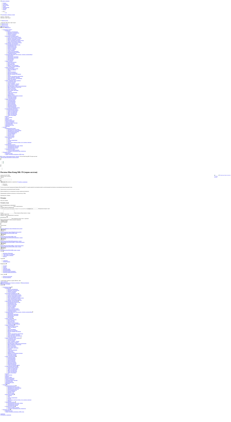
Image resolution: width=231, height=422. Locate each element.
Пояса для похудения (12, 89)
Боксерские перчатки (12, 62)
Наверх (8, 283)
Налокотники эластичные (13, 57)
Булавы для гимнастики (13, 110)
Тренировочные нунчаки (13, 147)
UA (6, 12)
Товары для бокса (9, 61)
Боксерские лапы (11, 64)
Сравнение (5, 260)
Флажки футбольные (12, 106)
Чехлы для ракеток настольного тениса (16, 40)
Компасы (7, 118)
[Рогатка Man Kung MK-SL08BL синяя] (8, 233)
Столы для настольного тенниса (14, 37)
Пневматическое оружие (10, 128)
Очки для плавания (12, 71)
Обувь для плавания (12, 79)
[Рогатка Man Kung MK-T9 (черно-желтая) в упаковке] (3, 163)
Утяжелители (10, 93)
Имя (1, 206)
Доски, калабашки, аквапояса (14, 77)
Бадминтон (7, 30)
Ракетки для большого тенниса (14, 39)
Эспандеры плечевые (12, 97)
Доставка (5, 8)
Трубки (9, 70)
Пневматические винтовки (13, 131)
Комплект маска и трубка (13, 68)
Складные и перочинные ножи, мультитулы (17, 151)
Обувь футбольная (11, 103)
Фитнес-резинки (11, 94)
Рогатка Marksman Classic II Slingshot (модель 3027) (10, 232)
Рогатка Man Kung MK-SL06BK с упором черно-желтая (11, 245)
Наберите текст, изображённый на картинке (9, 215)
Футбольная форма (11, 101)
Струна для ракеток (12, 35)
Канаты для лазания (12, 48)
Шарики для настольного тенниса (15, 42)
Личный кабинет (6, 261)
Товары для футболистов (10, 99)
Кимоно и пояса (8, 119)
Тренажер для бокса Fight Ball (14, 66)
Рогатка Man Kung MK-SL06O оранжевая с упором (11, 241)
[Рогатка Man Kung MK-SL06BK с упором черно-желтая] (12, 242)
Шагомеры (7, 126)
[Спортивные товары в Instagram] (24, 282)
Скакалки (10, 91)
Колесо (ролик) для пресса (13, 84)
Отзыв (1, 213)
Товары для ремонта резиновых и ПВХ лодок (14, 154)
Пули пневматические (12, 132)
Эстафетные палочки (12, 53)
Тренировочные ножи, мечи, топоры (15, 145)
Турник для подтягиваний (13, 51)
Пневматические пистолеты (13, 129)
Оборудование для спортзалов (11, 43)
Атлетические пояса (12, 81)
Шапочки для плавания (12, 73)
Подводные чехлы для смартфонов (15, 78)
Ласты (9, 75)
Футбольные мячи (11, 100)
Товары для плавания (9, 67)
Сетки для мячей (11, 50)
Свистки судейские (12, 49)
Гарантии (5, 267)
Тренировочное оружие (10, 144)
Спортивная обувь (9, 123)
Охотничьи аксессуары (10, 148)
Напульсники (10, 59)
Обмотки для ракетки (12, 33)
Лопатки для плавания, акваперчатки (15, 76)
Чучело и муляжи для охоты (13, 150)
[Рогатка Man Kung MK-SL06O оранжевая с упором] (11, 237)
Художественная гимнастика (11, 108)
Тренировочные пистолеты (13, 146)
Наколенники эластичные (13, 56)
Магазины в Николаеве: (8, 253)
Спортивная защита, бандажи (11, 122)
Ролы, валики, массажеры (13, 90)
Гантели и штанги (11, 82)
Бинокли (7, 116)
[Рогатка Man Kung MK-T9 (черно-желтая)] (9, 157)
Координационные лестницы (14, 52)
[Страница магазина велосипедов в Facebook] (10, 282)
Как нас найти (6, 5)
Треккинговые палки (9, 125)
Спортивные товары (7, 29)
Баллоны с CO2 (11, 134)
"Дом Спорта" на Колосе (8, 255)
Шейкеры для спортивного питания (15, 95)
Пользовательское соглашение (9, 271)
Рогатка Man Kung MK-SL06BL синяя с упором (10, 250)
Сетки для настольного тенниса (14, 41)
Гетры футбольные (11, 102)
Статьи (4, 6)
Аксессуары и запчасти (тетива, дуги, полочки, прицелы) (19, 142)
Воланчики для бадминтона (13, 32)
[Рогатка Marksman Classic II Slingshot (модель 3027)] (11, 228)
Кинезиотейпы (11, 58)
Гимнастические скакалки (13, 109)
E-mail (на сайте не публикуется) (13, 208)
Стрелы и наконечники (12, 140)
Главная (4, 3)
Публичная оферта (7, 270)
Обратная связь (6, 7)
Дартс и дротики (8, 117)
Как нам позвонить (7, 277)
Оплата (4, 9)
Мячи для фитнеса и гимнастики (14, 87)
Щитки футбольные (12, 104)
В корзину (4, 229)
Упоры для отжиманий (12, 92)
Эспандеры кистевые (12, 96)
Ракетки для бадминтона (13, 31)
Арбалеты (10, 138)
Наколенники (10, 55)
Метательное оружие (9, 136)
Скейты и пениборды (9, 121)
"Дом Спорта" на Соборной (9, 254)
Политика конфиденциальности (9, 272)
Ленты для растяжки (12, 115)
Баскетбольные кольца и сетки (14, 44)
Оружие (4, 127)
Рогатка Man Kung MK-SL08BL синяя (8, 236)
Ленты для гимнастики (12, 112)
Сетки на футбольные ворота (14, 107)
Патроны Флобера (11, 133)
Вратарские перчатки (12, 105)
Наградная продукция (9, 120)
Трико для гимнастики (12, 114)
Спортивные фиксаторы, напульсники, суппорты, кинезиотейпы (18, 54)
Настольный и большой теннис (11, 36)
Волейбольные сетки (12, 45)
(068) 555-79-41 (5, 23)
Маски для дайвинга (12, 69)
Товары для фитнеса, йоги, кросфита (13, 80)
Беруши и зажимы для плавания (14, 74)
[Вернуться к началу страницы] (4, 1)
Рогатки (9, 141)
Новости (5, 256)
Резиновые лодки (6, 152)
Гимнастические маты (12, 46)
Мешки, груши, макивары (13, 65)
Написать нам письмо (7, 276)
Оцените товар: (3, 214)
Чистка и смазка (11, 135)
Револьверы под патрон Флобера (14, 130)
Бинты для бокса (11, 63)
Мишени (9, 143)
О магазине (5, 4)
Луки (9, 139)
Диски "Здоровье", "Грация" (13, 83)
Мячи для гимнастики (12, 113)
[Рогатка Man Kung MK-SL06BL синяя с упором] (10, 246)
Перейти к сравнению (6, 414)
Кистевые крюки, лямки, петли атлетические (17, 86)
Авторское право (6, 269)
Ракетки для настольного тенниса (15, 38)
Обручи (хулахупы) (12, 88)
